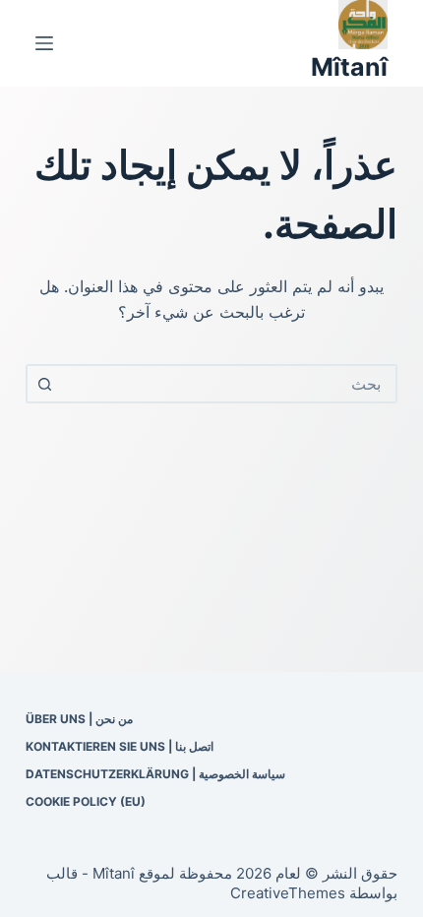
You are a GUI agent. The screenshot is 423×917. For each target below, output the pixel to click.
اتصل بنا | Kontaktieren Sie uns (119, 746)
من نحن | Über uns (79, 718)
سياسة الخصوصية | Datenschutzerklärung (155, 773)
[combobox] (229, 383)
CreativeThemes (287, 893)
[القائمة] (44, 43)
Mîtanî (349, 67)
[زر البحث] (45, 383)
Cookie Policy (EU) (86, 801)
